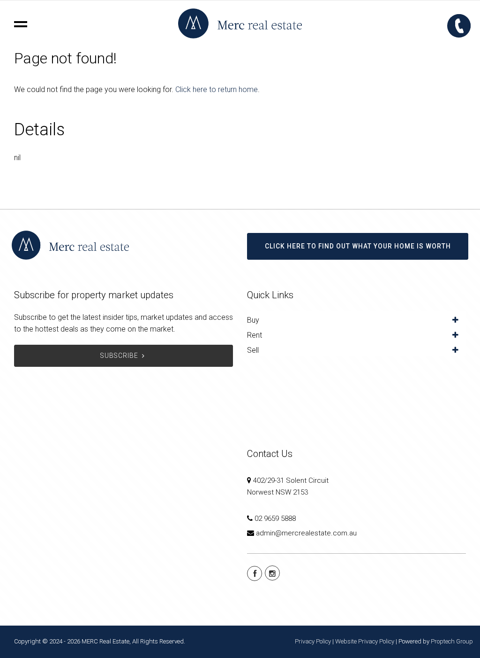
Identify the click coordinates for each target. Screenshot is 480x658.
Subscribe (119, 355)
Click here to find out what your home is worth (358, 246)
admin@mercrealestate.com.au (306, 533)
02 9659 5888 (275, 518)
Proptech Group (452, 641)
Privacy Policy (313, 641)
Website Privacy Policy (364, 641)
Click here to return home (216, 89)
